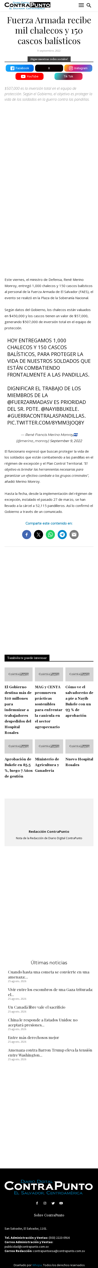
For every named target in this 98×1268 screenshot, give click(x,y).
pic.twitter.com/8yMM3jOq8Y (45, 422)
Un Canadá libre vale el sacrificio (36, 1007)
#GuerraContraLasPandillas (45, 415)
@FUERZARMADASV (29, 401)
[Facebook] (37, 1203)
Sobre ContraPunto (49, 1215)
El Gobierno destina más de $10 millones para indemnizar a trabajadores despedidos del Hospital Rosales (18, 710)
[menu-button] (81, 5)
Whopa (37, 1265)
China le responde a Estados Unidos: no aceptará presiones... (42, 1022)
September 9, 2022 (66, 441)
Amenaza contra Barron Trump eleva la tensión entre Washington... (50, 1052)
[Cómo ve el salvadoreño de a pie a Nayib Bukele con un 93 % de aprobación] (79, 674)
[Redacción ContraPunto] (49, 814)
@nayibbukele (59, 408)
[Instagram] (45, 1203)
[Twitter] (53, 1203)
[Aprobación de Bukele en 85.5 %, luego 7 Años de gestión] (19, 746)
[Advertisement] (49, 220)
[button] (88, 5)
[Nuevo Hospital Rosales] (79, 746)
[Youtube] (61, 1203)
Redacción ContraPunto (49, 831)
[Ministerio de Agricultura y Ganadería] (49, 746)
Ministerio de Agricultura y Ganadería (47, 765)
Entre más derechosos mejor (33, 1037)
